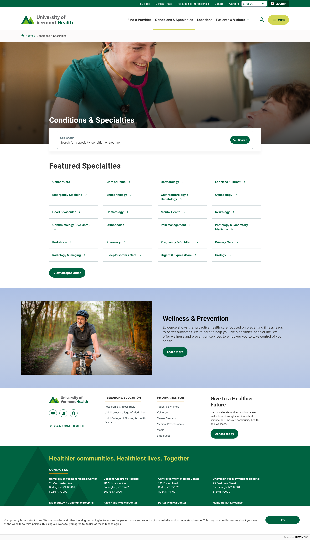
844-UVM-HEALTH (69, 426)
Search (242, 140)
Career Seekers (166, 418)
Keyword (67, 137)
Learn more (175, 352)
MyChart (280, 3)
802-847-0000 (58, 491)
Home (29, 35)
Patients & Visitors (230, 20)
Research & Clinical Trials (120, 406)
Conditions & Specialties (174, 20)
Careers (234, 3)
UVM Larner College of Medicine (125, 412)
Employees (163, 435)
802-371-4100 (167, 491)
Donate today (224, 433)
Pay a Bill (144, 3)
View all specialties (67, 273)
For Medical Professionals (193, 3)
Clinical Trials (163, 3)
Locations (204, 20)
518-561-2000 (221, 491)
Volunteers (163, 412)
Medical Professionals (170, 424)
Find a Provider (139, 20)
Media (160, 429)
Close (282, 520)
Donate (219, 3)
